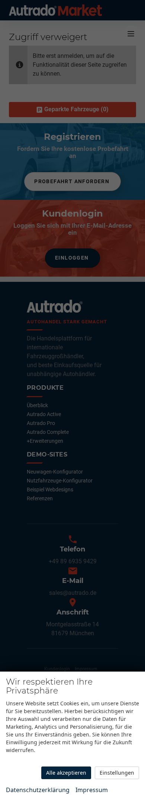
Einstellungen (117, 772)
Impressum (91, 790)
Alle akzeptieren (66, 772)
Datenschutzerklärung (38, 790)
